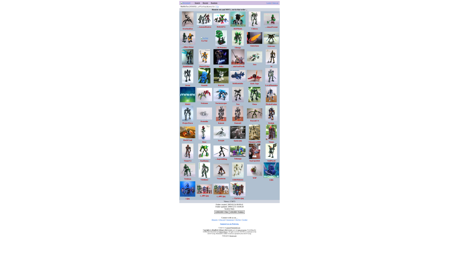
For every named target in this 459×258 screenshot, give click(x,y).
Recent (205, 3)
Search (197, 3)
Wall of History (223, 232)
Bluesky (215, 220)
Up (217, 6)
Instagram (230, 220)
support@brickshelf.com (233, 228)
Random (214, 3)
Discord (222, 220)
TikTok (238, 220)
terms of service (242, 230)
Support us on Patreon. (229, 224)
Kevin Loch (233, 236)
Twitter (244, 220)
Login (269, 3)
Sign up (275, 3)
